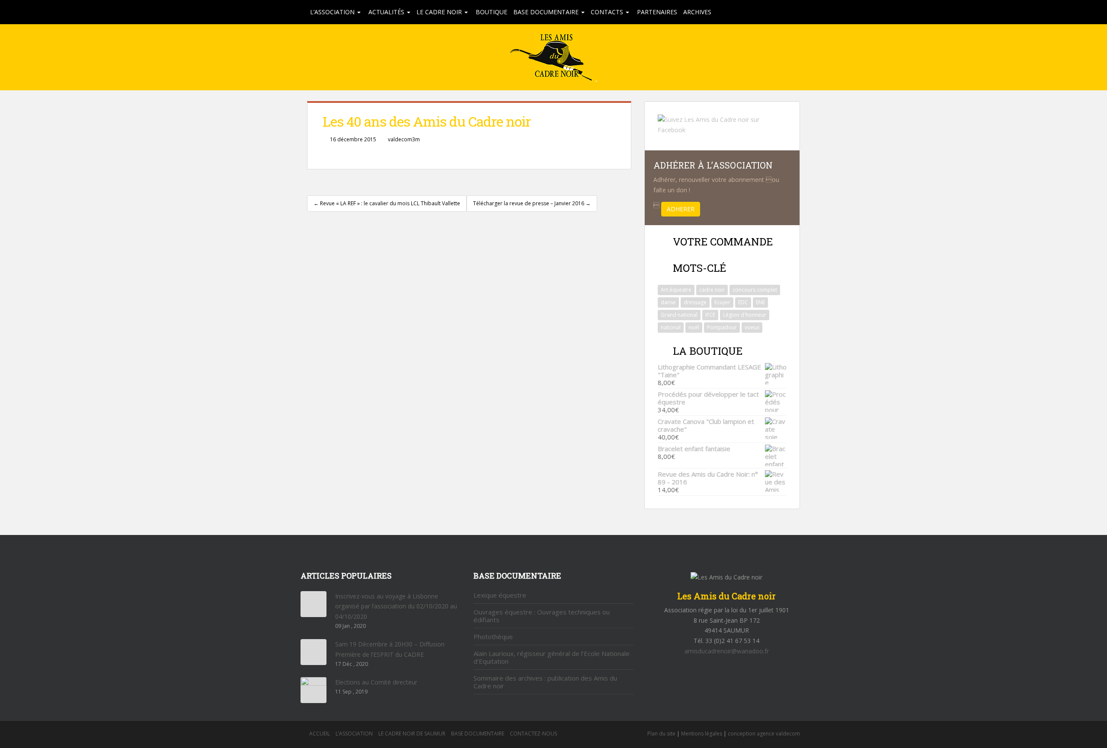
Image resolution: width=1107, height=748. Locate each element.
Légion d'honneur (744, 314)
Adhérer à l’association (713, 165)
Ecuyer (722, 302)
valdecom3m (404, 139)
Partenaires (656, 12)
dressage (695, 302)
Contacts (608, 12)
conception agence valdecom (764, 733)
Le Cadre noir (440, 12)
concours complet (755, 289)
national (671, 327)
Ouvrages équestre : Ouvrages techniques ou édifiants (542, 616)
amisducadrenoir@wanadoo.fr (727, 651)
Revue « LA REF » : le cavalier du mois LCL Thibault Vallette (387, 203)
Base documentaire (546, 12)
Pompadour (722, 327)
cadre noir (712, 289)
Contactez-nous (533, 733)
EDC (743, 302)
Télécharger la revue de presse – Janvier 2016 (532, 203)
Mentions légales (701, 733)
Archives (697, 12)
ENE (760, 302)
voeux (752, 327)
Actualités (386, 12)
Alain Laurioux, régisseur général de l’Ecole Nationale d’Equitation (552, 657)
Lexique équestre (500, 595)
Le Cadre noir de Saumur (411, 733)
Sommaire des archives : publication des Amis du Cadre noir (545, 682)
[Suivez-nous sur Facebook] (722, 124)
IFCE (710, 314)
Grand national (679, 314)
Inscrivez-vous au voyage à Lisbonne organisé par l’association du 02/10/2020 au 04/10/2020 (396, 606)
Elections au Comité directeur (376, 682)
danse (668, 302)
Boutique (490, 12)
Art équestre (676, 289)
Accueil (319, 733)
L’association (333, 12)
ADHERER (680, 209)
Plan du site (661, 733)
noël (693, 327)
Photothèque (493, 636)
